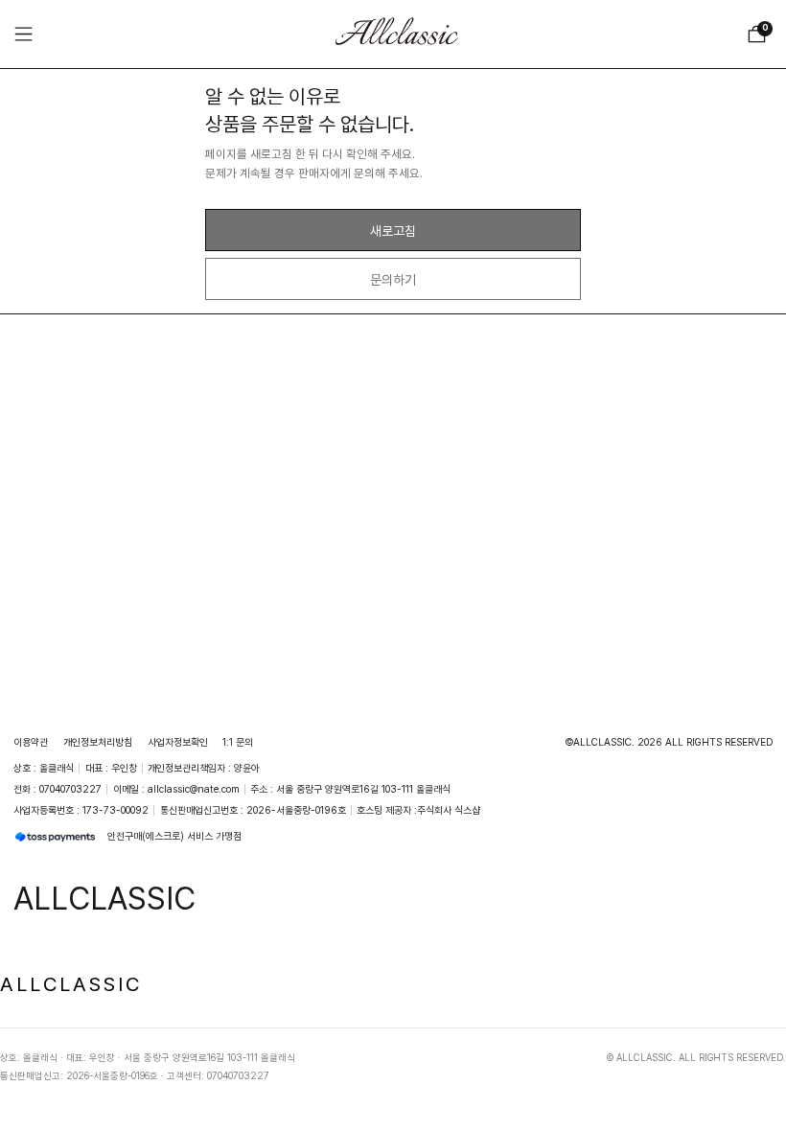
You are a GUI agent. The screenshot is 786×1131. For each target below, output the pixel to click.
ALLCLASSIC (71, 983)
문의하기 (393, 279)
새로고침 (393, 230)
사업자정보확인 (178, 742)
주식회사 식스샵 (448, 810)
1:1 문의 (237, 742)
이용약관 (30, 742)
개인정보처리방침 (97, 742)
